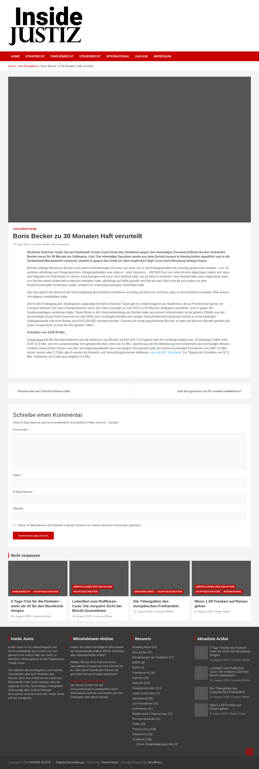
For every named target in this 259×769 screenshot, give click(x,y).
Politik (136, 724)
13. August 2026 (143, 611)
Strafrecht (35, 56)
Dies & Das (139, 652)
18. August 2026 (82, 616)
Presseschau (140, 729)
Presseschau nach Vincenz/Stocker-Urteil (44, 391)
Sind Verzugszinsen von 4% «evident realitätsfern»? (209, 391)
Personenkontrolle (143, 718)
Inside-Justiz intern (144, 693)
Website (18, 508)
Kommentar (21, 429)
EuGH (136, 667)
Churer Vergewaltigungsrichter (154, 744)
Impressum (162, 56)
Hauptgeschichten (46, 591)
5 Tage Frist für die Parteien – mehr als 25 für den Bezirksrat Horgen (37, 606)
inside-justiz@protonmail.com (88, 681)
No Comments (61, 244)
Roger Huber (222, 611)
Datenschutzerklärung (69, 762)
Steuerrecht (90, 56)
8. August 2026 (204, 611)
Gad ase (141, 56)
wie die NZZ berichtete (166, 352)
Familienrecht (62, 56)
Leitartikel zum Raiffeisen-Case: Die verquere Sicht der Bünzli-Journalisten (97, 606)
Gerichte (137, 683)
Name (17, 475)
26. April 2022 (21, 244)
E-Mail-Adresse (23, 491)
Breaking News (144, 591)
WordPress (155, 762)
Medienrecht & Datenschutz (149, 713)
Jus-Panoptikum (25, 228)
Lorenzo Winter (41, 244)
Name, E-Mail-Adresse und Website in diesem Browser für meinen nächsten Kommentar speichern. (79, 525)
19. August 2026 (21, 616)
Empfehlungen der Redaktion (92, 586)
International (118, 56)
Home (15, 56)
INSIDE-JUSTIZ (41, 762)
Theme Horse (109, 762)
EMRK (136, 662)
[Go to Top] (249, 752)
